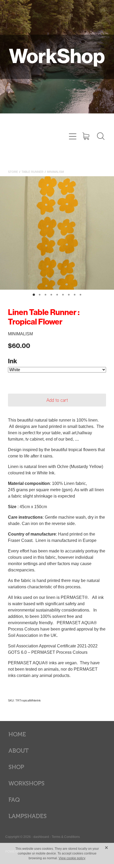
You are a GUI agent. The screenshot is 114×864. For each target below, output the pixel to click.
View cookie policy (72, 858)
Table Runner (32, 171)
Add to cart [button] (57, 400)
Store (13, 171)
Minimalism (55, 171)
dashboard (41, 837)
